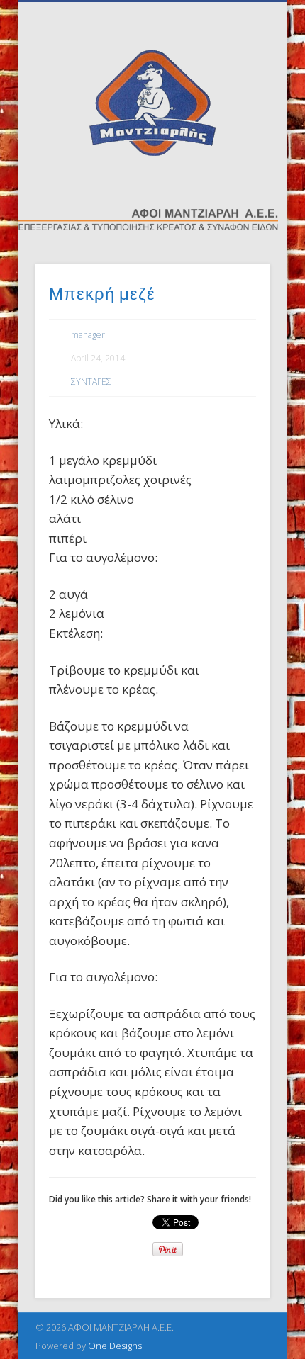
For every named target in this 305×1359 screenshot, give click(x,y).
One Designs (115, 1345)
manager (88, 335)
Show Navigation (235, 126)
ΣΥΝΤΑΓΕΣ (91, 382)
